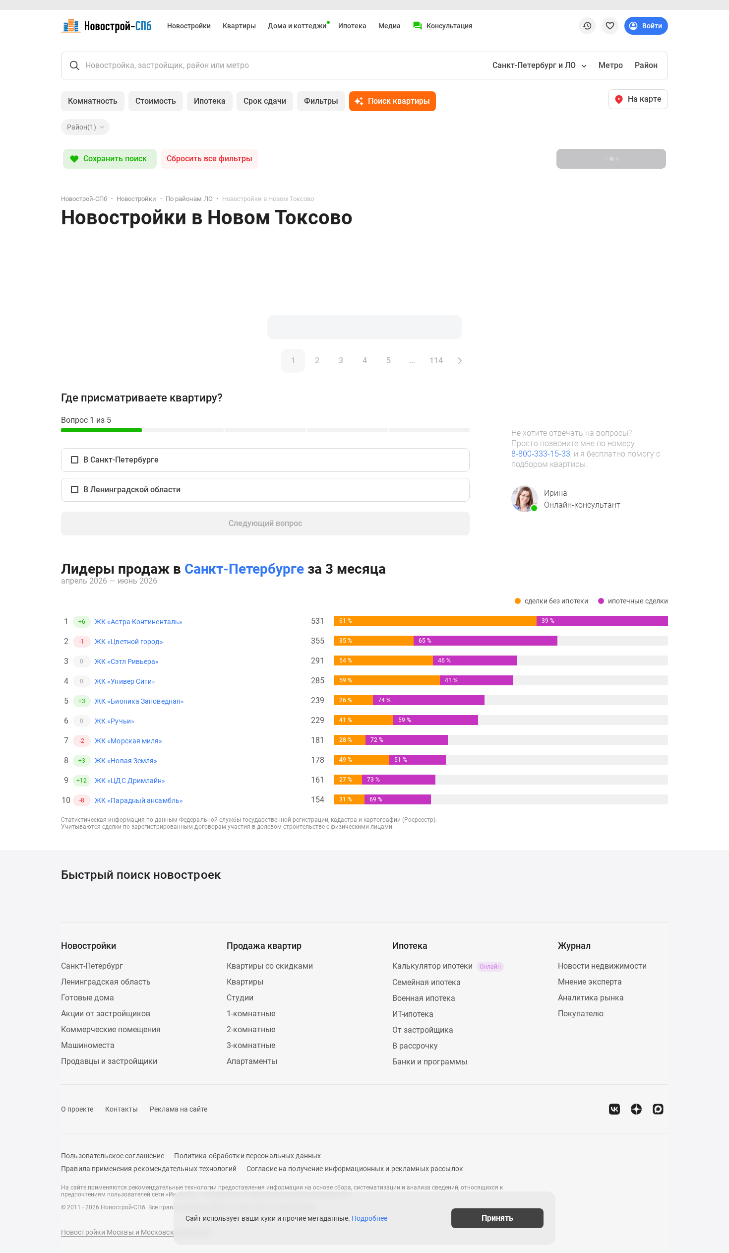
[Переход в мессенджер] (658, 1109)
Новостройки (189, 26)
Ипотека (352, 26)
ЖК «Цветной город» (129, 642)
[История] (587, 26)
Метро (611, 65)
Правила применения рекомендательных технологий (149, 1169)
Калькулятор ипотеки (446, 966)
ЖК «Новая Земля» (126, 761)
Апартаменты (252, 1061)
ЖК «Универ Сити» (125, 681)
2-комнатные (251, 1029)
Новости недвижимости (602, 966)
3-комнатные (251, 1045)
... (412, 360)
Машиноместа (88, 1045)
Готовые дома (87, 997)
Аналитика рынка (591, 997)
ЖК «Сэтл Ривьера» (127, 661)
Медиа (389, 26)
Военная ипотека (423, 998)
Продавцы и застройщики (109, 1061)
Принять (497, 1218)
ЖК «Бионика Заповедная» (139, 701)
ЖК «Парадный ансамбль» (139, 800)
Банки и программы (429, 1061)
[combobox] (539, 65)
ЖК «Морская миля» (129, 741)
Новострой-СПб (84, 198)
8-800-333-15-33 (540, 454)
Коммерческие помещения (111, 1029)
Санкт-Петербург (92, 966)
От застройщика (422, 1030)
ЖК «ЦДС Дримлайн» (130, 781)
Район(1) (81, 127)
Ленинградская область (106, 982)
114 (436, 360)
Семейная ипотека (426, 982)
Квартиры (239, 26)
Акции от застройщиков (105, 1013)
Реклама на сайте (178, 1109)
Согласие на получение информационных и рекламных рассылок (354, 1169)
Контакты (121, 1109)
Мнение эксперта (590, 982)
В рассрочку (415, 1046)
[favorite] (610, 26)
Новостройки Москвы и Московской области (136, 1232)
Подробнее (369, 1218)
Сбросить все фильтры (209, 158)
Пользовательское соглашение (112, 1156)
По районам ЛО (189, 198)
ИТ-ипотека (412, 1014)
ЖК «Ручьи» (114, 721)
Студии (240, 997)
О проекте (77, 1109)
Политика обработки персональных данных (247, 1156)
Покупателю (581, 1013)
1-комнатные (251, 1013)
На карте (645, 99)
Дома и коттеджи (297, 26)
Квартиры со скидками (270, 966)
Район (646, 65)
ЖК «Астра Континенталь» (138, 622)
